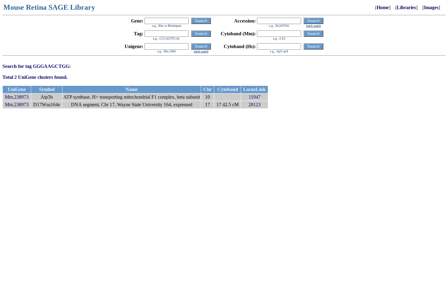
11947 (255, 97)
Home (383, 7)
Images (431, 7)
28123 (254, 104)
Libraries (406, 7)
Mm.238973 (17, 97)
